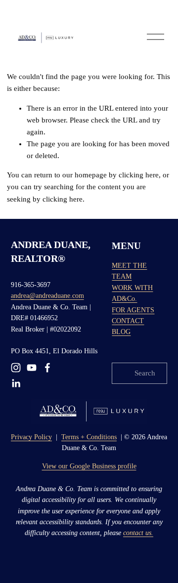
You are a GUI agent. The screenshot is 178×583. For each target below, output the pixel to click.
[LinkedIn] (16, 383)
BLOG (121, 331)
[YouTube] (32, 368)
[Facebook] (47, 368)
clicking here (139, 175)
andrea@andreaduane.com (47, 295)
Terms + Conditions (89, 437)
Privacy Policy (31, 437)
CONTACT (128, 321)
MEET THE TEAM (129, 271)
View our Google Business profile (89, 466)
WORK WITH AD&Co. (132, 293)
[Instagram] (16, 368)
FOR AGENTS (133, 310)
